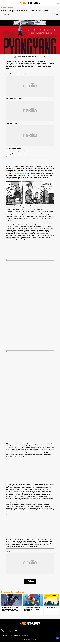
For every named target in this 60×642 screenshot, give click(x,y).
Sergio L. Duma (4, 18)
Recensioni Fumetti (7, 8)
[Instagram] (10, 629)
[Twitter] (6, 629)
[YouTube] (15, 629)
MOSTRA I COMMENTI (30, 581)
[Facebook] (1, 629)
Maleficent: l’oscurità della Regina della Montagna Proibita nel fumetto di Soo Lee (10, 609)
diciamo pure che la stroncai (20, 173)
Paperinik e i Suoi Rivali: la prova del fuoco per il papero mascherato (32, 609)
